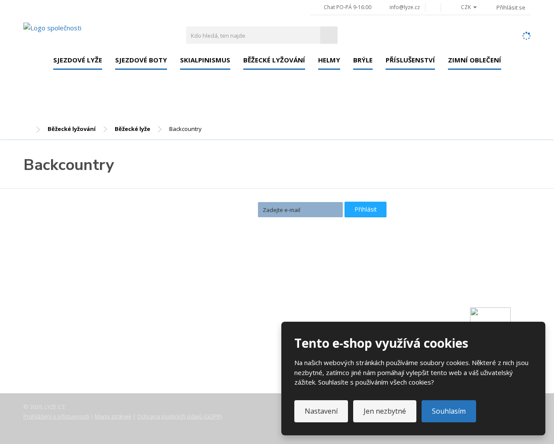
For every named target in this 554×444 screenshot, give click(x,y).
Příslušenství (410, 60)
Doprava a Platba (56, 323)
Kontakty (44, 311)
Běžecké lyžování (274, 60)
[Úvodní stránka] (52, 27)
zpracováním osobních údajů (295, 225)
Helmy (329, 60)
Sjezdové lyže (77, 60)
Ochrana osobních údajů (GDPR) (179, 416)
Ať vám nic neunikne (216, 209)
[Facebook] (433, 7)
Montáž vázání (223, 281)
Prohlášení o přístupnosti (56, 416)
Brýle (363, 60)
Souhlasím (449, 411)
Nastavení (321, 411)
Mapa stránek (113, 416)
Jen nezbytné (385, 411)
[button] (464, 7)
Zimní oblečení (474, 60)
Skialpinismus (205, 60)
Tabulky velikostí (55, 347)
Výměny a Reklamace (62, 335)
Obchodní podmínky (60, 360)
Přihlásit (365, 209)
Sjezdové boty (141, 60)
